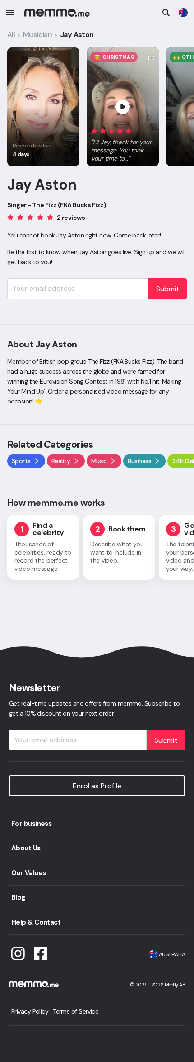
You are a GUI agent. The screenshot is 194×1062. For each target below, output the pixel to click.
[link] (183, 12)
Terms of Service (75, 1011)
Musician (37, 34)
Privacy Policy (29, 1011)
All (11, 34)
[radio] (94, 130)
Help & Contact (35, 922)
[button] (123, 143)
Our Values (28, 872)
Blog (18, 897)
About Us (26, 848)
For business (31, 823)
